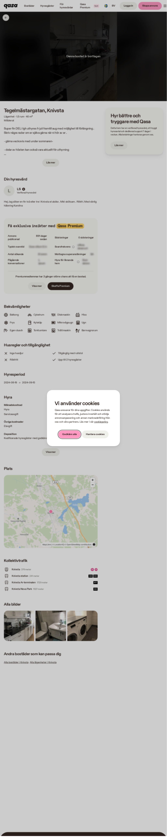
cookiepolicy (101, 422)
